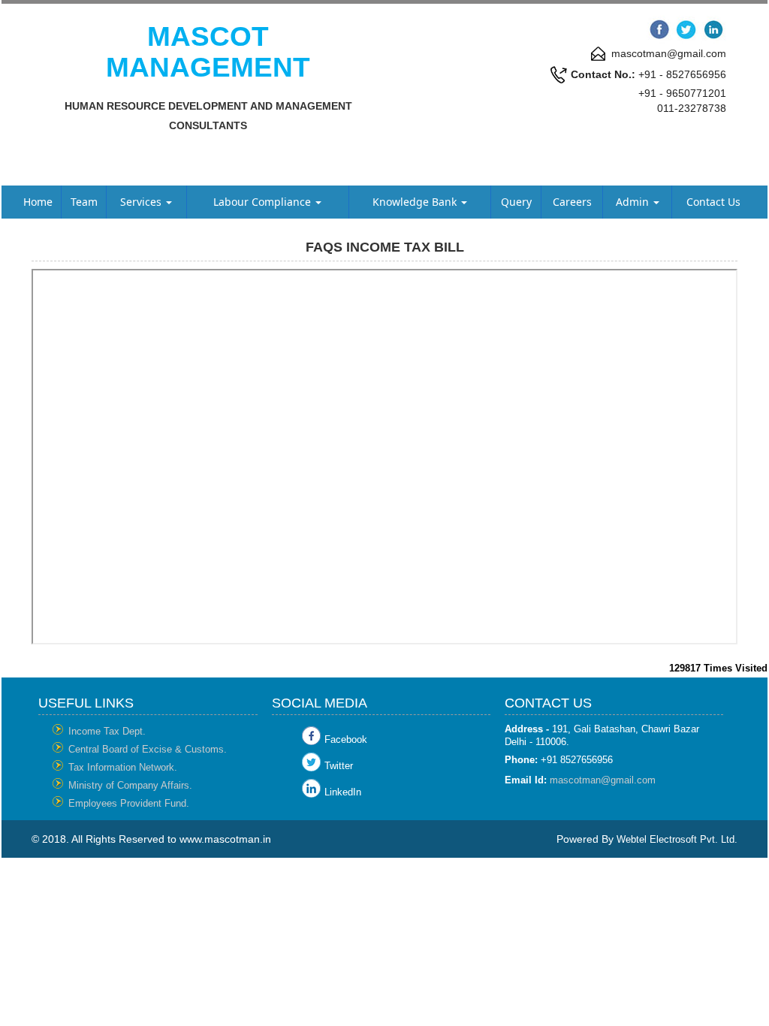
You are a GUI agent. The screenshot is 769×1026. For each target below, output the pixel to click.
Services (142, 202)
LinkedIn (342, 792)
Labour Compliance (263, 202)
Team (84, 202)
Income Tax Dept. (107, 731)
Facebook (345, 739)
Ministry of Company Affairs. (130, 785)
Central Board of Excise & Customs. (147, 749)
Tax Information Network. (122, 767)
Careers (572, 202)
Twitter (338, 765)
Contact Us (713, 202)
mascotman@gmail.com (603, 780)
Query (516, 202)
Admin (634, 202)
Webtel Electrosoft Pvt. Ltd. (677, 839)
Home (38, 202)
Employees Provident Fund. (128, 803)
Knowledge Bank (416, 202)
